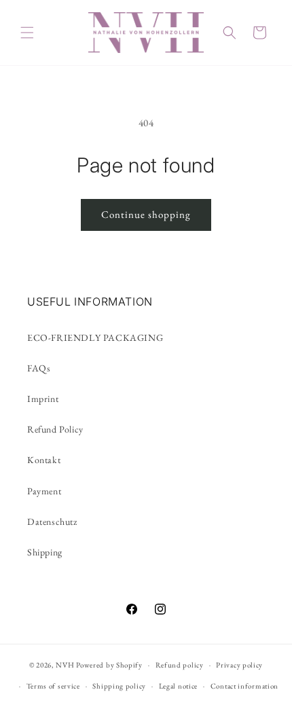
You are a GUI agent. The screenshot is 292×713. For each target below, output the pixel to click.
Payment (44, 491)
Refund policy (180, 665)
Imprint (42, 398)
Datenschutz (52, 521)
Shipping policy (119, 686)
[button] (27, 33)
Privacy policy (239, 665)
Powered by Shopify (109, 665)
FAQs (38, 368)
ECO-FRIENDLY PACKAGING (95, 337)
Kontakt (43, 460)
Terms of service (53, 686)
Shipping (44, 552)
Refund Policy (55, 429)
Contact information (244, 686)
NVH (66, 665)
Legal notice (178, 686)
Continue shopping (146, 214)
